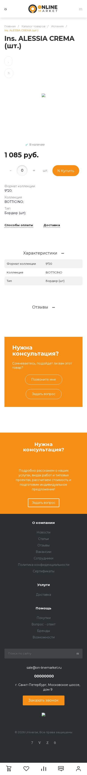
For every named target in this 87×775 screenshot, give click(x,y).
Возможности (44, 637)
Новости (43, 532)
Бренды (43, 631)
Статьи (43, 539)
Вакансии (43, 552)
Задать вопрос (43, 394)
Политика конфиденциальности (43, 565)
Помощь (43, 608)
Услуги (43, 585)
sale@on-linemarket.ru (44, 668)
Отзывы (43, 545)
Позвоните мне (43, 379)
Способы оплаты (18, 225)
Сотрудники (43, 558)
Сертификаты (43, 571)
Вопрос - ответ (43, 624)
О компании (43, 523)
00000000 (44, 676)
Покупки (44, 618)
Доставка (52, 225)
